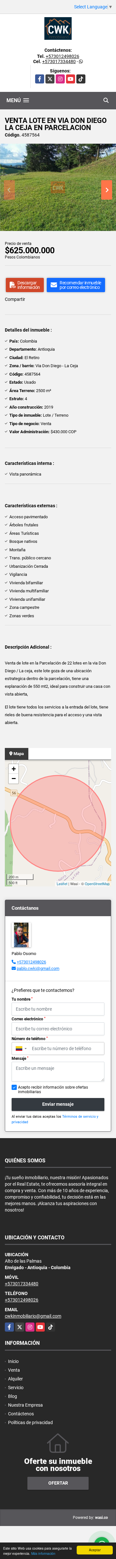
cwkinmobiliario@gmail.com (33, 1316)
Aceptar (95, 1549)
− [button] (14, 778)
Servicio (16, 1387)
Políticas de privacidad (30, 1422)
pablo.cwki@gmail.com (38, 968)
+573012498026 (62, 56)
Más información (43, 1553)
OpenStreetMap (97, 883)
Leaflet (62, 883)
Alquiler (15, 1378)
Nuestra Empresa (25, 1405)
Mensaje (20, 1058)
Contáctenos (21, 1413)
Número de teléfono (30, 1038)
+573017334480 (59, 61)
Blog (12, 1396)
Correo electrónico (28, 1019)
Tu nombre (22, 999)
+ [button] (14, 769)
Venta (14, 1370)
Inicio (13, 1361)
